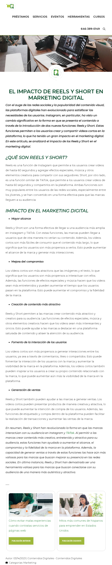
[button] (104, 29)
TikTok (70, 433)
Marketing (29, 562)
